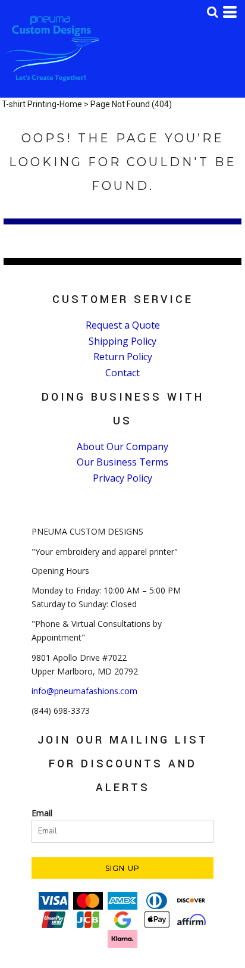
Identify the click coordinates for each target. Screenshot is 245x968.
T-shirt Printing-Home (42, 104)
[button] (212, 12)
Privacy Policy (122, 478)
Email (42, 813)
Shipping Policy (122, 341)
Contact (122, 372)
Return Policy (122, 356)
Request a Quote (123, 325)
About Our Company (122, 446)
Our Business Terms (122, 462)
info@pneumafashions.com (84, 691)
